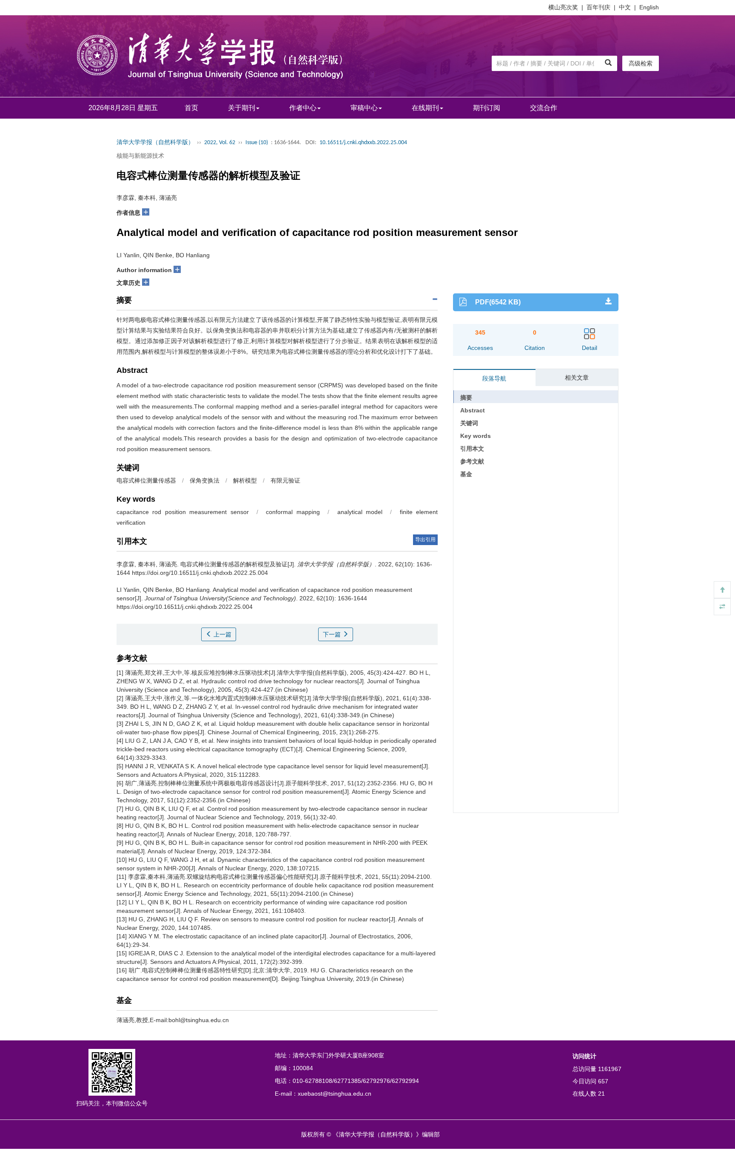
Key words (475, 435)
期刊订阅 (486, 107)
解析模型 (245, 480)
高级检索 (640, 63)
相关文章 (577, 377)
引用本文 (472, 448)
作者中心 (302, 107)
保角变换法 (204, 480)
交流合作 (543, 107)
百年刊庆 (598, 7)
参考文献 (472, 461)
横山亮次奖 (563, 7)
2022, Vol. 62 (219, 142)
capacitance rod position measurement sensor (183, 512)
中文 (625, 7)
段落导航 (494, 378)
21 (601, 1093)
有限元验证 (285, 480)
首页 (191, 107)
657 (603, 1081)
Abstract (472, 410)
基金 (466, 474)
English (649, 7)
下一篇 (332, 634)
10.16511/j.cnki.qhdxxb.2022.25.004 (363, 142)
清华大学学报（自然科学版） (155, 142)
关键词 (469, 423)
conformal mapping (292, 512)
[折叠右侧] (722, 606)
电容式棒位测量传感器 (146, 480)
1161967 (609, 1068)
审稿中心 (364, 107)
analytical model (359, 512)
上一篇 (221, 634)
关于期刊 (241, 107)
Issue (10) (256, 142)
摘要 (466, 397)
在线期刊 (425, 107)
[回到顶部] (722, 589)
